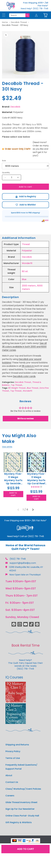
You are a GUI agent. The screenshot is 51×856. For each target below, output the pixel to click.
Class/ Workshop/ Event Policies (23, 788)
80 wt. (25, 271)
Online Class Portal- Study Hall (22, 815)
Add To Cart (25, 849)
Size (4, 160)
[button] (45, 15)
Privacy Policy (12, 751)
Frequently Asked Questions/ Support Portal (21, 766)
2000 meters (29, 285)
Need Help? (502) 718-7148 (34, 8)
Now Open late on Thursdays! (25, 574)
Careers (9, 795)
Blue (24, 279)
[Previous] (18, 509)
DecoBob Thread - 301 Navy (15, 25)
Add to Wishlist (25, 204)
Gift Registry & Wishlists (18, 822)
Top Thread (16, 385)
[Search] (27, 15)
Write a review (25, 418)
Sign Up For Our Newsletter (20, 809)
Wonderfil (27, 263)
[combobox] (17, 15)
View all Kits (7, 446)
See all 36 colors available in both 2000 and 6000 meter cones (24, 347)
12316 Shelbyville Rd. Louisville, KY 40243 (26, 568)
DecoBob (15, 106)
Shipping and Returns (17, 744)
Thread (26, 244)
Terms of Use (12, 758)
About (8, 775)
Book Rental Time (26, 645)
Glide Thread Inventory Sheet (21, 802)
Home (5, 22)
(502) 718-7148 (18, 558)
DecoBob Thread (19, 22)
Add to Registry (25, 196)
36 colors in (28, 366)
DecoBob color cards (24, 376)
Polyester (27, 250)
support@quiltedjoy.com (23, 563)
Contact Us (11, 782)
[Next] (33, 509)
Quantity (6, 172)
